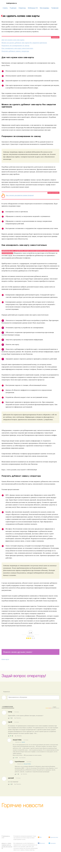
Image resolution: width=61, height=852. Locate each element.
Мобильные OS (33, 8)
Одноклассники (54, 837)
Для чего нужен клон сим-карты (13, 40)
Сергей (23, 742)
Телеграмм (53, 843)
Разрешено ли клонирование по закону (15, 45)
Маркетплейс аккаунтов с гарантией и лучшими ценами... (32, 821)
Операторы (22, 8)
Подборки (13, 8)
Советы (5, 8)
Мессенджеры (44, 8)
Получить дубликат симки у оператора (15, 51)
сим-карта (5, 659)
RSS (40, 837)
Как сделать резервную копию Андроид (20, 195)
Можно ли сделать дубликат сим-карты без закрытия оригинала (24, 43)
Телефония (54, 8)
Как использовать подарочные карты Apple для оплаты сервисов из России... (51, 823)
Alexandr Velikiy (27, 763)
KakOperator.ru (6, 836)
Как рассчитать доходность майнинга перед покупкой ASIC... (12, 823)
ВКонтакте (42, 843)
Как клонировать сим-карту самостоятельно (17, 48)
